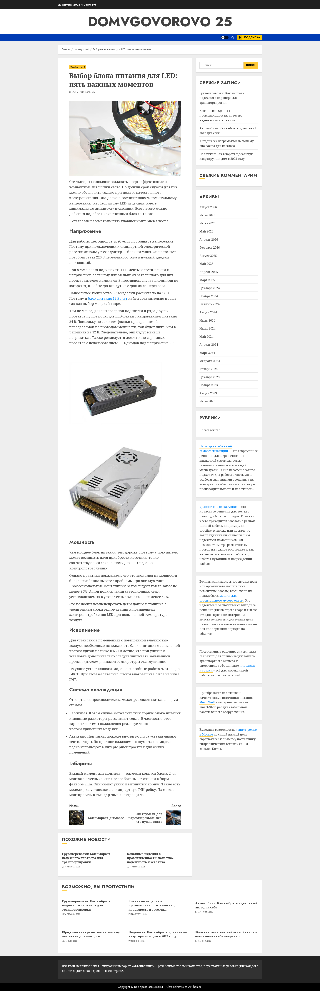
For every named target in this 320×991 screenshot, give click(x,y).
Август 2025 (208, 256)
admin (75, 92)
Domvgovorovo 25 (160, 21)
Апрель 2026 (208, 239)
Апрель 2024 (208, 345)
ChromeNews (175, 987)
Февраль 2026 (209, 247)
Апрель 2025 (208, 272)
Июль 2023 (207, 401)
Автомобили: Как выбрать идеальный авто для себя (226, 905)
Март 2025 (207, 280)
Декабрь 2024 (209, 288)
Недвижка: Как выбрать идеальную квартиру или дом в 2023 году (158, 934)
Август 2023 (208, 393)
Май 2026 (206, 231)
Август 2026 (208, 207)
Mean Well (207, 702)
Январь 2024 (208, 369)
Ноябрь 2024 (208, 296)
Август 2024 (208, 312)
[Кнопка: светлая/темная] (225, 37)
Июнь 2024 (207, 328)
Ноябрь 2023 (208, 385)
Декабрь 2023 (209, 377)
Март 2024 (207, 353)
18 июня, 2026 (138, 941)
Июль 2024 (207, 320)
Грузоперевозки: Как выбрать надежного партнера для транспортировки (86, 858)
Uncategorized (77, 66)
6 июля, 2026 (70, 941)
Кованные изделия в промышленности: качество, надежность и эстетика (150, 858)
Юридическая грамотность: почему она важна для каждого (226, 143)
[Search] (232, 37)
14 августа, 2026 (72, 867)
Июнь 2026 (207, 223)
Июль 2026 (207, 215)
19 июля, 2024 (88, 92)
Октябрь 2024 (209, 304)
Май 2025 (206, 264)
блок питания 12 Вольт (107, 298)
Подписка (252, 37)
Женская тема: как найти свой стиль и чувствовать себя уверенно (226, 934)
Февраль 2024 (209, 361)
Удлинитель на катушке (218, 507)
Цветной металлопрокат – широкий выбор (94, 966)
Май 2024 (206, 337)
